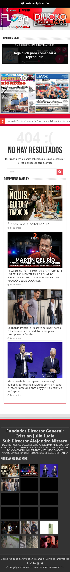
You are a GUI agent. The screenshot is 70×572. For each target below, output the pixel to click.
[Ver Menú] (4, 16)
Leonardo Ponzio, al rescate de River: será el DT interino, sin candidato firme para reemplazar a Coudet (35, 331)
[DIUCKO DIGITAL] (35, 18)
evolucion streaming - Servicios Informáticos (46, 559)
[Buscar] (60, 172)
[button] (64, 93)
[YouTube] (38, 563)
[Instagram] (30, 563)
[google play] (42, 563)
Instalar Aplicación (37, 3)
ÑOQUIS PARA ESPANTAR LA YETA (28, 224)
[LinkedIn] (34, 563)
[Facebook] (28, 563)
